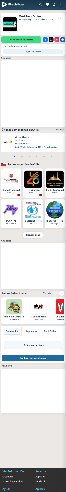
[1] (14, 156)
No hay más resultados (33, 357)
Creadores (7, 476)
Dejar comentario (33, 51)
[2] (21, 156)
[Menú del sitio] (61, 4)
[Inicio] (13, 4)
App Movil (40, 476)
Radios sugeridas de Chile (23, 164)
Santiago (23, 19)
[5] (44, 156)
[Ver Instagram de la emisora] (56, 39)
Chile (51, 19)
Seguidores (31, 331)
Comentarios (12, 331)
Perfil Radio (50, 331)
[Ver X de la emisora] (51, 39)
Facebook (40, 481)
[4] (36, 156)
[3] (29, 156)
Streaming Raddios (12, 481)
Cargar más (33, 234)
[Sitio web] (62, 39)
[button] (40, 4)
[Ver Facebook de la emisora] (45, 39)
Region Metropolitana (37, 19)
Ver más (60, 129)
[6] (51, 156)
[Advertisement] (33, 93)
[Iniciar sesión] (54, 4)
